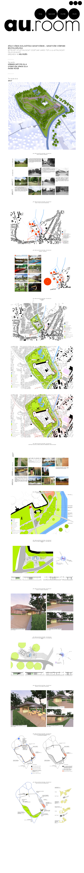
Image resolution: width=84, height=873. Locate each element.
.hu (71, 3)
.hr (80, 3)
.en (76, 3)
